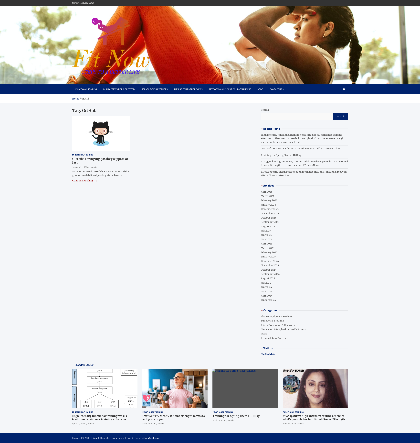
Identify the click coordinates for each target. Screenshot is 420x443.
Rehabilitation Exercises (155, 89)
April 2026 (267, 191)
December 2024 (270, 261)
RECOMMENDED (84, 365)
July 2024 (266, 282)
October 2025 (268, 217)
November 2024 (270, 265)
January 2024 (268, 300)
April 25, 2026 (218, 420)
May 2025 (266, 239)
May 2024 (266, 291)
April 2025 (266, 243)
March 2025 (267, 248)
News (260, 89)
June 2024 (266, 287)
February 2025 (269, 252)
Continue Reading (83, 180)
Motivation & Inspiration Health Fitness (230, 89)
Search (265, 109)
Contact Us (276, 89)
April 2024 (267, 295)
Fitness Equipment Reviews (188, 89)
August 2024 (268, 278)
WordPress (153, 437)
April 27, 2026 (78, 423)
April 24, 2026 (289, 423)
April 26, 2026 (148, 423)
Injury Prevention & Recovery (119, 89)
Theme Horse (117, 437)
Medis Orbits (268, 354)
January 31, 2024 (80, 167)
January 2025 (268, 256)
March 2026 (267, 196)
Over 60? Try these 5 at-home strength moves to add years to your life (300, 148)
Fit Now (93, 437)
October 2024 (268, 269)
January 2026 (268, 204)
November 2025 (270, 213)
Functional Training (86, 89)
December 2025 (270, 209)
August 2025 (268, 226)
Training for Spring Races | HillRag (281, 155)
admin (94, 167)
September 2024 (270, 274)
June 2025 (266, 234)
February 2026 (269, 200)
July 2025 (266, 230)
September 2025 (270, 222)
